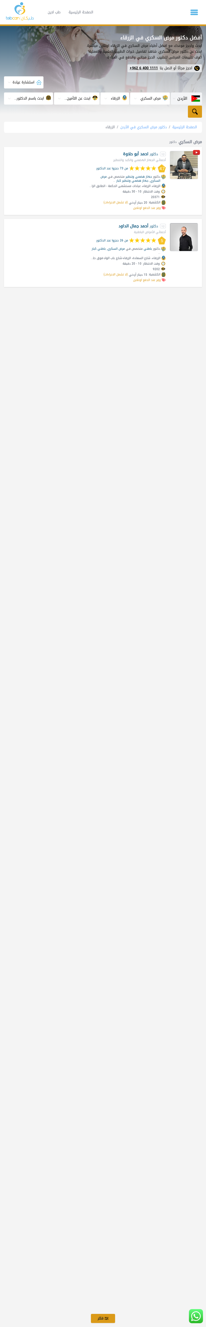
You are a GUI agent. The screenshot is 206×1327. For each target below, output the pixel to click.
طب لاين (54, 12)
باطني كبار (99, 248)
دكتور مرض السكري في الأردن (143, 127)
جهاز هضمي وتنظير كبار (132, 180)
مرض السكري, (116, 248)
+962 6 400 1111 (144, 68)
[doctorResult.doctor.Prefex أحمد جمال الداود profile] (184, 237)
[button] (194, 12)
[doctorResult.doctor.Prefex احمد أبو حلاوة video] (196, 153)
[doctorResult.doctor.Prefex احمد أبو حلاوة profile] (184, 165)
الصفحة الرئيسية (81, 12)
